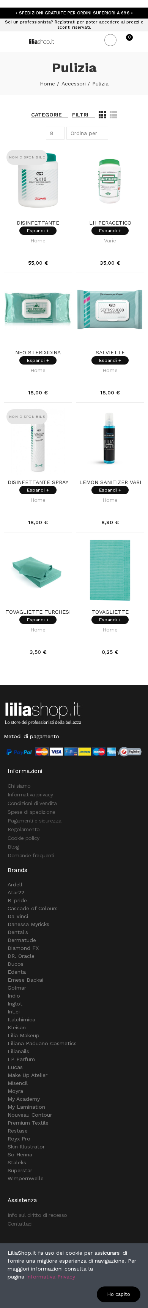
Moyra (15, 1091)
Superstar (20, 1170)
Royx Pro (19, 1139)
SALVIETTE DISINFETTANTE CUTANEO (110, 352)
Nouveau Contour (30, 1115)
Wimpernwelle (26, 1178)
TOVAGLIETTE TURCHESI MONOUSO (38, 612)
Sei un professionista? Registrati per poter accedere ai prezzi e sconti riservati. (74, 25)
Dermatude (22, 940)
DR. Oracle (21, 956)
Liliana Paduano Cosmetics (42, 1043)
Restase (18, 1131)
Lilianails (18, 1051)
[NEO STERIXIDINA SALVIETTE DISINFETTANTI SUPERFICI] (38, 311)
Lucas (15, 1067)
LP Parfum (21, 1059)
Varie (110, 240)
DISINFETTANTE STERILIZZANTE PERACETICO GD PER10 (38, 223)
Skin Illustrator (26, 1147)
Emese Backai (25, 980)
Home (38, 240)
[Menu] (7, 41)
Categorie (46, 115)
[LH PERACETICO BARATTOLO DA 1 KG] (110, 181)
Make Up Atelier (27, 1075)
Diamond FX (23, 948)
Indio (14, 996)
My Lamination (26, 1107)
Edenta (17, 972)
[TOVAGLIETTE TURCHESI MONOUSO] (38, 570)
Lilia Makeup (23, 1035)
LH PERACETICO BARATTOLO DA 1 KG (110, 223)
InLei (14, 1012)
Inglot (15, 1004)
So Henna (20, 1154)
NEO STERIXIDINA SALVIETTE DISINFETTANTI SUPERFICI (38, 352)
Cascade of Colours (33, 908)
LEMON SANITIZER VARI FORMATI (110, 482)
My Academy (24, 1099)
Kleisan (17, 1027)
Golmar (17, 988)
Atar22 (16, 892)
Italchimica (21, 1019)
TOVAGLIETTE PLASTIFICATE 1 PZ (110, 612)
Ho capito (118, 1294)
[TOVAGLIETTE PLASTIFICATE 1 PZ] (110, 570)
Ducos (16, 964)
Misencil (18, 1083)
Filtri (80, 115)
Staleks (17, 1162)
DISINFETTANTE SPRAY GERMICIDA (38, 482)
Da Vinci (18, 916)
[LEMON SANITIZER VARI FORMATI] (110, 441)
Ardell (15, 884)
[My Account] (140, 41)
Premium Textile (28, 1123)
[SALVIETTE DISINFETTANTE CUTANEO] (110, 311)
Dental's (18, 932)
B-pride (17, 900)
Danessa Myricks (28, 924)
